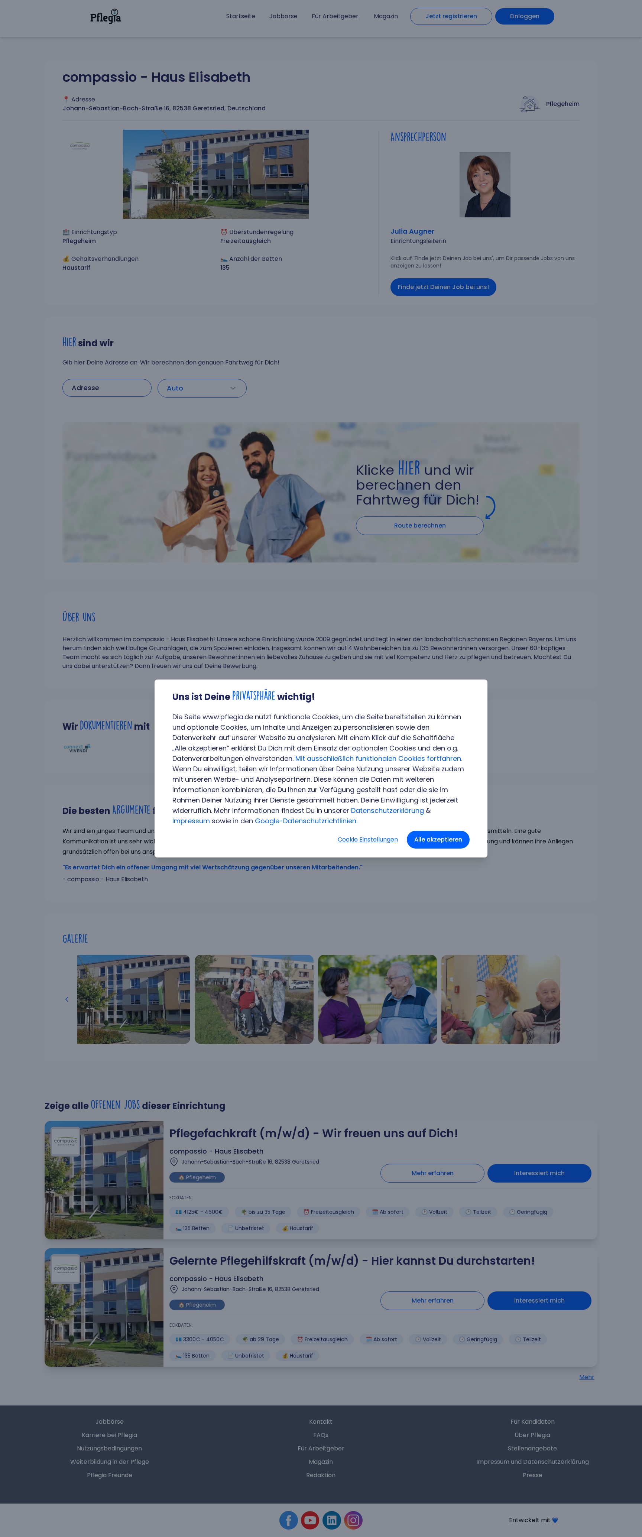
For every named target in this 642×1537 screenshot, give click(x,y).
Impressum (191, 821)
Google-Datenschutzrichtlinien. (306, 821)
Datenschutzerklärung (387, 810)
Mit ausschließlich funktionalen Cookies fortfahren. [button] (378, 758)
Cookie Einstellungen (368, 839)
